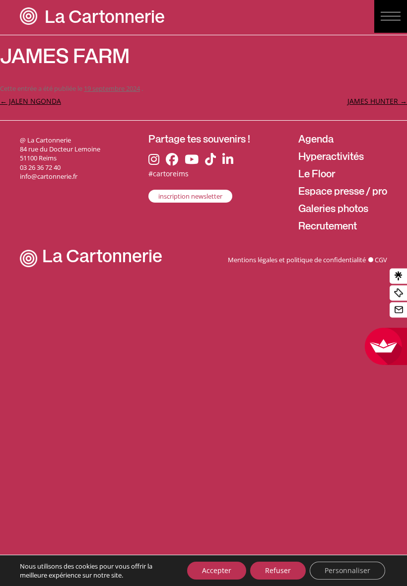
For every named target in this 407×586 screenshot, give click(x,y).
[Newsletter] (398, 310)
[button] (390, 16)
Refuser (278, 570)
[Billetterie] (398, 293)
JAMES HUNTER (377, 101)
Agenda (316, 141)
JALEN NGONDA (30, 101)
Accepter (216, 570)
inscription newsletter (190, 196)
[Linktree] (398, 276)
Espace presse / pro (342, 193)
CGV (381, 259)
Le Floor (316, 175)
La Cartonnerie (105, 19)
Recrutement (327, 227)
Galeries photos (333, 210)
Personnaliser (347, 570)
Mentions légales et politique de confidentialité (297, 259)
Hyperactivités (331, 158)
